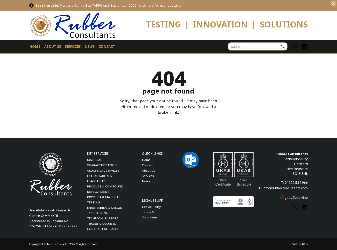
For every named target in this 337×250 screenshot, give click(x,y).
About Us (148, 170)
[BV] (233, 202)
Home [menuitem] (34, 46)
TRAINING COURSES (101, 223)
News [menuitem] (90, 46)
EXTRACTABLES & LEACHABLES (99, 178)
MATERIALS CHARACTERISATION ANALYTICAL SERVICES (103, 165)
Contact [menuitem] (107, 46)
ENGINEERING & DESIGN (104, 207)
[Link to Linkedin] (304, 46)
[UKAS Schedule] (243, 172)
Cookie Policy (151, 207)
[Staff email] (190, 167)
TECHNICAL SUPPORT (103, 218)
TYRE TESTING (97, 213)
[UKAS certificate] (223, 172)
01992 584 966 (296, 182)
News (146, 181)
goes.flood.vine (296, 197)
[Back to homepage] (80, 25)
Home (146, 160)
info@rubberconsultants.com (285, 188)
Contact (147, 165)
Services (148, 176)
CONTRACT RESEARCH (103, 229)
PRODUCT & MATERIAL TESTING (103, 199)
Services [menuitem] (73, 46)
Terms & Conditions (149, 214)
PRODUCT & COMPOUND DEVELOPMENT (105, 188)
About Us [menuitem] (52, 46)
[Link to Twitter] (295, 46)
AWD (305, 244)
